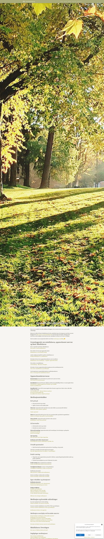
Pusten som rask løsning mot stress (38, 485)
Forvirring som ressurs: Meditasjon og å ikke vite (42, 441)
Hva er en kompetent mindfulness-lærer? (40, 372)
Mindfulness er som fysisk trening (38, 352)
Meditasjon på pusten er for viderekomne (40, 483)
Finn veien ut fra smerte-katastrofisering (40, 521)
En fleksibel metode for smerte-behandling (40, 518)
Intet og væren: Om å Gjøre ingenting (39, 437)
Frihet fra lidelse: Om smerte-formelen (39, 503)
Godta (80, 534)
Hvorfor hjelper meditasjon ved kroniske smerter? (42, 515)
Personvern (93, 537)
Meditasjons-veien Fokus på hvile (38, 420)
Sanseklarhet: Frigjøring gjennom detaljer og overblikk (43, 384)
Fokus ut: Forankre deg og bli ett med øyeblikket (41, 416)
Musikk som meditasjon (36, 489)
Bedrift (69, 1)
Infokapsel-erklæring (87, 537)
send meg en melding (59, 338)
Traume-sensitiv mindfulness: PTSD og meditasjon (42, 507)
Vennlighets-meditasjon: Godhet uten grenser (41, 468)
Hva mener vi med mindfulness (44, 334)
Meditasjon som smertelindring (37, 517)
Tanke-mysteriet (34, 412)
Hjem (61, 1)
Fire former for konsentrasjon (37, 380)
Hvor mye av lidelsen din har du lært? (39, 530)
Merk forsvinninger (35, 433)
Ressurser (79, 1)
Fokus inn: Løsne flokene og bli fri (38, 409)
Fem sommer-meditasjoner (36, 536)
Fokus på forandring (35, 431)
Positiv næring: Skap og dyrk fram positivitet (40, 464)
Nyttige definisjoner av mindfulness (38, 356)
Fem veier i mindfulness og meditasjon (39, 368)
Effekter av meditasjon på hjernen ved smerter (41, 520)
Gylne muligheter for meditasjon (38, 537)
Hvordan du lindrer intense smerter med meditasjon (42, 524)
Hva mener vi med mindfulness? (38, 348)
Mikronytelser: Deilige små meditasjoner (40, 472)
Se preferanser (98, 534)
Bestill (65, 1)
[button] (101, 524)
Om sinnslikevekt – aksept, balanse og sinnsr (41, 391)
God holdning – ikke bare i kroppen (38, 364)
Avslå (89, 534)
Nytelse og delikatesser (35, 385)
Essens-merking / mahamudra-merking (39, 476)
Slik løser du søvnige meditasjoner (38, 496)
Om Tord (74, 1)
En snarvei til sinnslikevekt (36, 392)
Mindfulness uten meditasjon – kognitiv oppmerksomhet (44, 360)
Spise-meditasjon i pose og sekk (37, 490)
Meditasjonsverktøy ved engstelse (38, 510)
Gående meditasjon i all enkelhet (38, 491)
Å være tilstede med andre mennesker (39, 493)
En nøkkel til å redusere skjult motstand (39, 393)
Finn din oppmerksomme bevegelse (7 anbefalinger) (42, 451)
